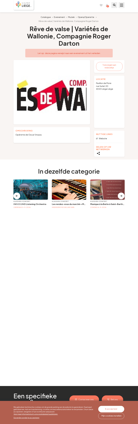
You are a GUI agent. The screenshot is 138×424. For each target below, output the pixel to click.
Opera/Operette (86, 17)
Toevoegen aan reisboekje (109, 66)
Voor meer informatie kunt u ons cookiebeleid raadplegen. (35, 414)
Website (102, 138)
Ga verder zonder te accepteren (26, 418)
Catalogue (46, 17)
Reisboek (101, 5)
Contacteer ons (86, 399)
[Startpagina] (23, 5)
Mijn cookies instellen (111, 415)
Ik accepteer (111, 408)
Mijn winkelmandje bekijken (107, 5)
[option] (52, 92)
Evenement (59, 17)
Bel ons (114, 399)
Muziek (71, 17)
